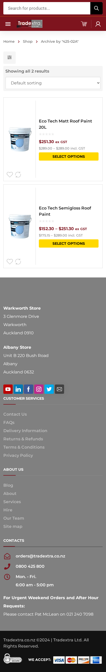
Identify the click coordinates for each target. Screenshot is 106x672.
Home (9, 41)
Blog (8, 485)
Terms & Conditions (24, 447)
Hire (7, 510)
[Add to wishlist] (10, 175)
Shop (28, 41)
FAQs (8, 422)
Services (12, 501)
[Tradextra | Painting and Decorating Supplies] (29, 23)
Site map (12, 526)
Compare (18, 175)
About (9, 493)
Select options (68, 156)
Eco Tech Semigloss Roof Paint (65, 211)
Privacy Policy (18, 455)
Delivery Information (25, 430)
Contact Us (15, 414)
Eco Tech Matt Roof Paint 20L (65, 124)
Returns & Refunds (23, 439)
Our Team (13, 518)
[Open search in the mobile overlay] (53, 8)
